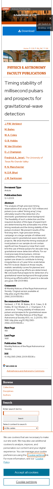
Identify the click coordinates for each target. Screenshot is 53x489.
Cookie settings (36, 455)
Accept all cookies (26, 472)
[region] (26, 460)
